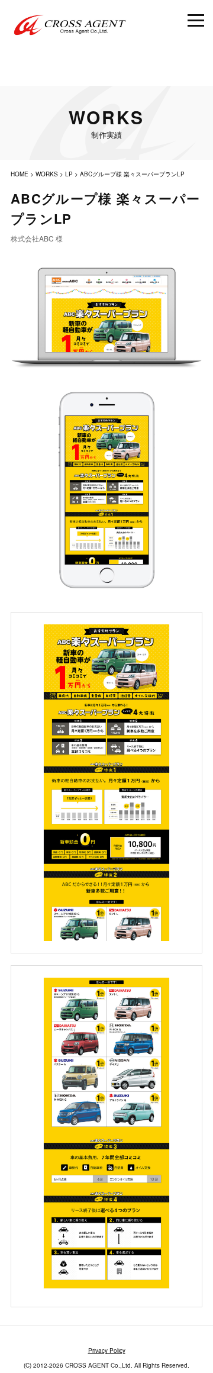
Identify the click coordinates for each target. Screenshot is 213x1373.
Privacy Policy (106, 1350)
